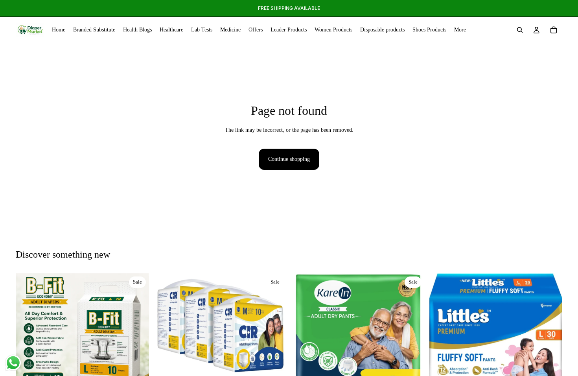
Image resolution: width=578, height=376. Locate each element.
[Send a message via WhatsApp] (13, 363)
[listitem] (460, 30)
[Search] (519, 30)
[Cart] (553, 30)
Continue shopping (289, 159)
